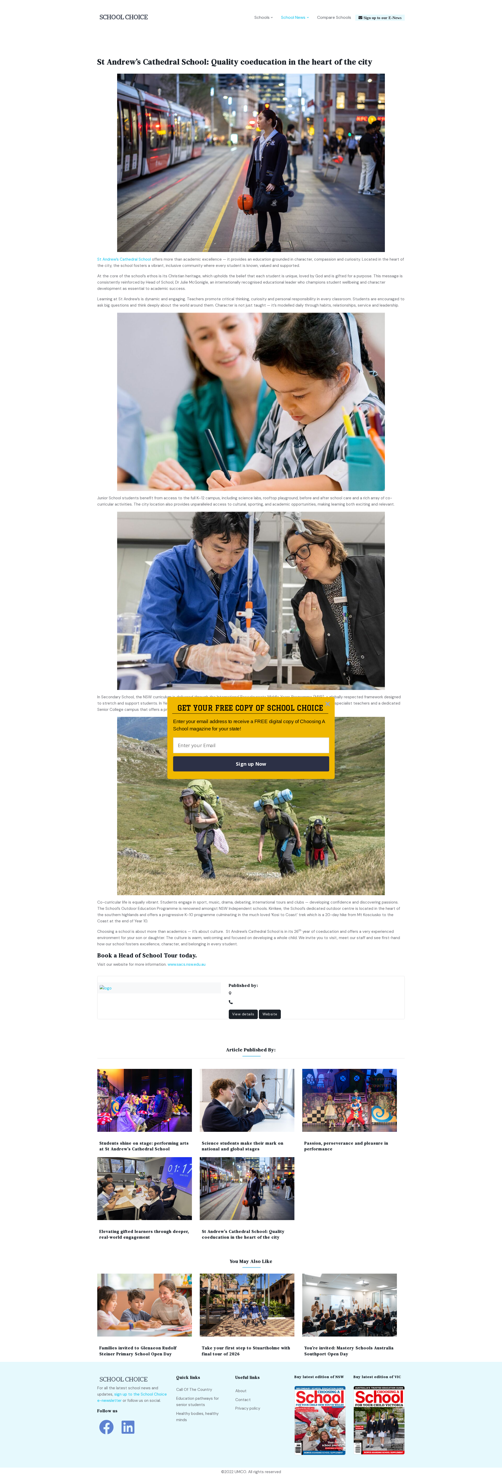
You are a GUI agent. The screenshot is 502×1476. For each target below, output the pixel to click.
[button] (250, 708)
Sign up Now (251, 763)
